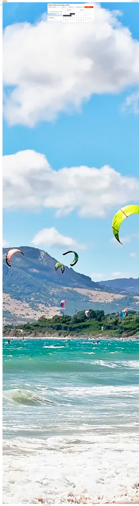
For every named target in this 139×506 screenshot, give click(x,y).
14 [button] (63, 17)
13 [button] (78, 17)
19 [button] (72, 17)
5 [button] (76, 15)
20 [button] (74, 17)
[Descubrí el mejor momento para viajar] (1, 11)
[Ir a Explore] (1, 8)
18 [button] (70, 17)
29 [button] (65, 20)
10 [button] (85, 15)
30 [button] (67, 20)
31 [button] (85, 20)
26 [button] (76, 20)
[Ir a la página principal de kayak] (5, 1)
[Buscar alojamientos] (1, 5)
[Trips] (1, 13)
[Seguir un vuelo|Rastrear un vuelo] (1, 10)
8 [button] (65, 15)
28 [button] (63, 20)
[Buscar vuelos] (1, 3)
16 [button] (67, 17)
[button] (1, 1)
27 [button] (78, 20)
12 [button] (72, 15)
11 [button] (70, 15)
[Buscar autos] (1, 6)
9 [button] (83, 15)
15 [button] (65, 17)
